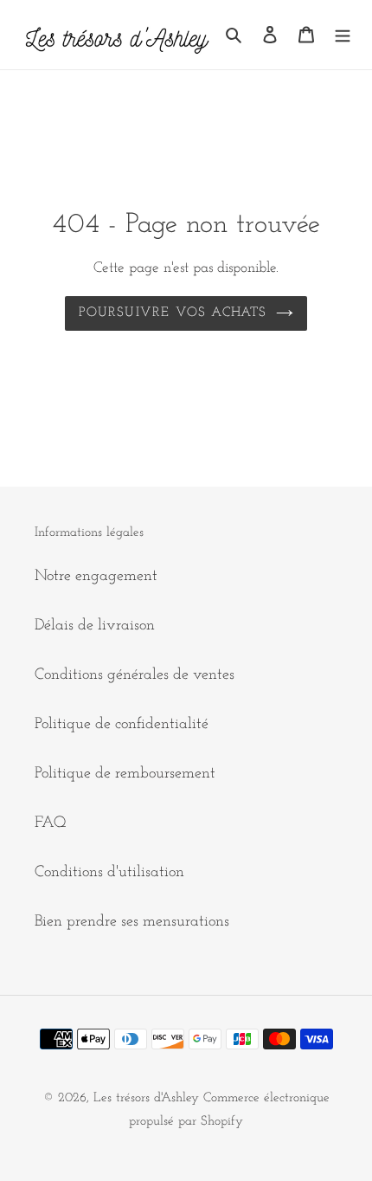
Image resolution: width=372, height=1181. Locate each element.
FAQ (51, 823)
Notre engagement (96, 576)
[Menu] (342, 34)
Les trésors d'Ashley (146, 1098)
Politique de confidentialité (121, 724)
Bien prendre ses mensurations (132, 922)
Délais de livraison (95, 626)
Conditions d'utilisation (109, 873)
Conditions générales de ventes (134, 675)
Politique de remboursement (125, 774)
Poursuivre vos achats (172, 313)
